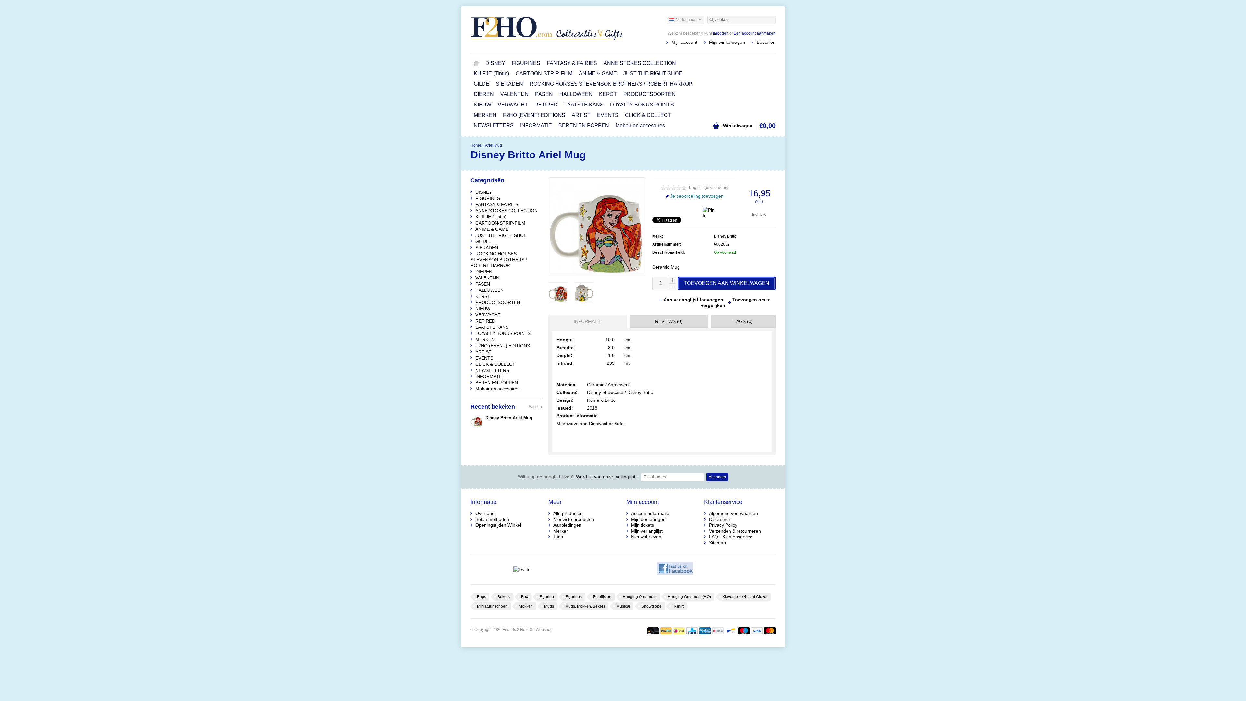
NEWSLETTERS (494, 125)
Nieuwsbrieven (646, 536)
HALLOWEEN (575, 94)
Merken (561, 531)
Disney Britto (725, 236)
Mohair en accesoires (640, 125)
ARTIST (581, 115)
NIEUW (482, 104)
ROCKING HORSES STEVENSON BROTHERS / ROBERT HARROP (611, 84)
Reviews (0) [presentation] (669, 321)
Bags (481, 597)
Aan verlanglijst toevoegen (694, 299)
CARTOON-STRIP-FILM (544, 73)
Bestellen (766, 42)
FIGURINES (526, 63)
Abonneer (717, 477)
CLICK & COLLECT (648, 115)
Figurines (573, 597)
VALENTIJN (514, 94)
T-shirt (678, 606)
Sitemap (717, 542)
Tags (558, 536)
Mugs (549, 606)
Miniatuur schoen (492, 606)
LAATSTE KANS (584, 104)
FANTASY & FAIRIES (572, 63)
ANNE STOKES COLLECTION (640, 63)
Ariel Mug (493, 145)
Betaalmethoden (492, 519)
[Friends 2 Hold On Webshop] (546, 29)
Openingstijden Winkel (498, 525)
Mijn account (684, 42)
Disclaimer (719, 519)
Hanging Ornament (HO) (689, 597)
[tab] (586, 321)
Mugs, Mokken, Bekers (585, 606)
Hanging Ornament (639, 597)
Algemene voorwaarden (733, 513)
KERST (608, 94)
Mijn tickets (642, 525)
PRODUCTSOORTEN (649, 94)
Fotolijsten (602, 597)
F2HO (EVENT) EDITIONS (534, 115)
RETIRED (546, 104)
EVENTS (607, 115)
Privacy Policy (723, 525)
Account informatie (650, 513)
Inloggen (720, 33)
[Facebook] (675, 569)
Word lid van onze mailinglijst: (577, 476)
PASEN (544, 94)
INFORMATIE (536, 125)
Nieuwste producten (573, 519)
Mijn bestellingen (648, 519)
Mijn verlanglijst (647, 531)
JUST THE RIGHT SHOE (652, 73)
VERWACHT (513, 104)
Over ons (484, 513)
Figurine (546, 597)
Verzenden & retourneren (735, 531)
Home (476, 63)
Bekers (503, 597)
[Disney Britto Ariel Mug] (558, 300)
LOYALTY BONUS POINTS (642, 104)
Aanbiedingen (567, 525)
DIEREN (484, 94)
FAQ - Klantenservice (730, 536)
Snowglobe (651, 606)
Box (524, 597)
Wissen (535, 406)
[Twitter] (522, 569)
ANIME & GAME (598, 73)
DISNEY (495, 63)
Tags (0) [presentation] (743, 321)
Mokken (526, 606)
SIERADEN (509, 84)
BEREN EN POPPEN (583, 125)
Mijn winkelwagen (727, 42)
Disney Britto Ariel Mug (508, 417)
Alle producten (568, 513)
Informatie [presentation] (588, 321)
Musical (623, 606)
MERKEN (485, 115)
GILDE (481, 84)
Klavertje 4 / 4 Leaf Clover (745, 597)
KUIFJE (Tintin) (491, 73)
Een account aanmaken (755, 33)
